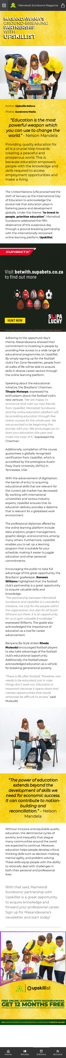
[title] (63, 5)
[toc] (4, 5)
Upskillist (46, 237)
